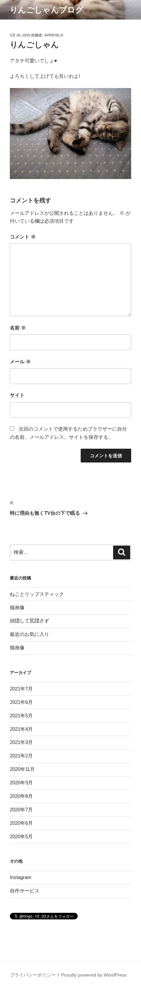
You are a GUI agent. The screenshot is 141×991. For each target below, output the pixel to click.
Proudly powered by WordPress (94, 975)
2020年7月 (21, 809)
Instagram (20, 877)
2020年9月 (21, 782)
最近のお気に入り (29, 634)
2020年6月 (21, 823)
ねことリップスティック (37, 594)
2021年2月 (21, 755)
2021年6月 (21, 702)
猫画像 (17, 607)
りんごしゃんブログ (47, 9)
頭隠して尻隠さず (29, 620)
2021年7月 (21, 688)
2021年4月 (21, 729)
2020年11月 (22, 769)
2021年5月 (21, 715)
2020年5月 (21, 836)
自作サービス (24, 890)
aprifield (53, 35)
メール (20, 361)
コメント (23, 236)
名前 (18, 327)
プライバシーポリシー (33, 975)
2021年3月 (21, 742)
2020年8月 (21, 796)
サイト (17, 395)
